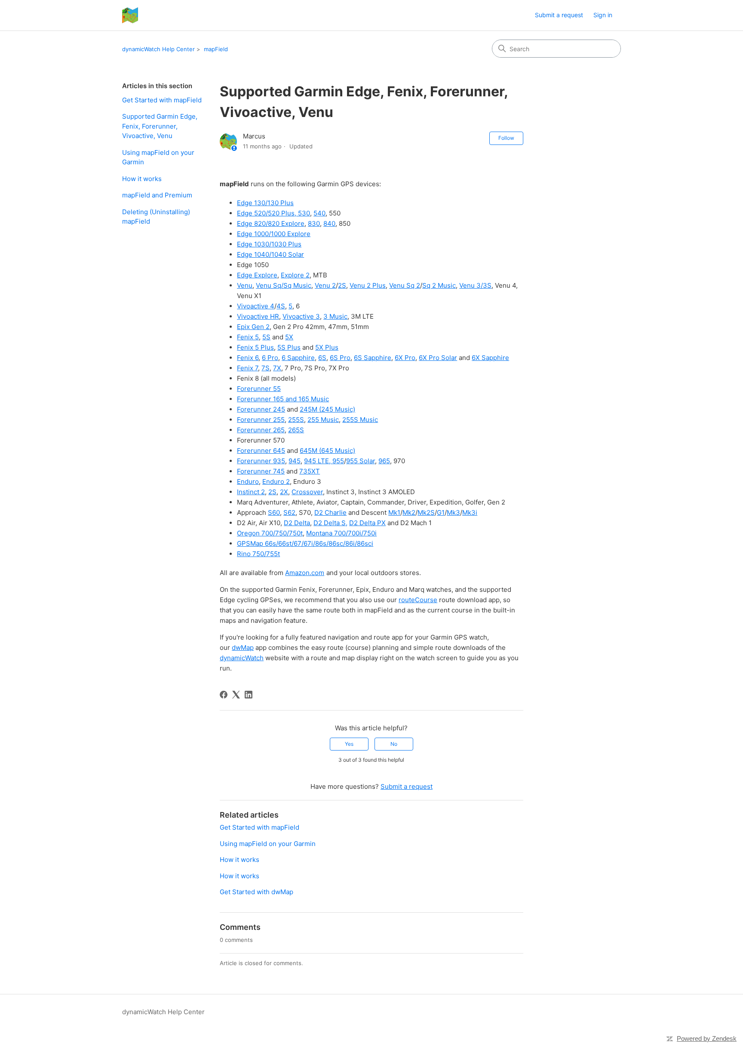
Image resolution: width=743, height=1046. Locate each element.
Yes (349, 744)
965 (384, 461)
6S (322, 358)
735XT (309, 471)
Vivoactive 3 (301, 316)
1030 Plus (286, 244)
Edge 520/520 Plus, (267, 213)
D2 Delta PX (367, 523)
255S (296, 419)
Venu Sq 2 (404, 285)
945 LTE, (318, 461)
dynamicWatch (242, 658)
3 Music (335, 316)
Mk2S (426, 512)
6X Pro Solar (438, 358)
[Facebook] (223, 694)
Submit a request (559, 14)
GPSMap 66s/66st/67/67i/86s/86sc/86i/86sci (305, 543)
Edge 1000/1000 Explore (273, 234)
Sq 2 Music (439, 285)
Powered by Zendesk (707, 1038)
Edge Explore (257, 275)
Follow (506, 138)
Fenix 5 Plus (255, 347)
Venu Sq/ (269, 285)
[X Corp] (236, 694)
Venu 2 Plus (368, 285)
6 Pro (270, 358)
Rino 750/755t (258, 554)
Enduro (248, 481)
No (393, 744)
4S (280, 306)
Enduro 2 (276, 481)
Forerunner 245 (261, 409)
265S (296, 430)
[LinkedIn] (248, 694)
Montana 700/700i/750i (341, 533)
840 (329, 223)
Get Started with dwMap (256, 892)
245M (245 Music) (327, 409)
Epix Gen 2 (253, 327)
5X (289, 337)
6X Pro (405, 358)
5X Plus (326, 347)
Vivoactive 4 (255, 306)
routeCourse (418, 600)
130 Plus (280, 203)
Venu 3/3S (475, 285)
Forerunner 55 (259, 389)
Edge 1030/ (254, 244)
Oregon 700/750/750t (270, 533)
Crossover (307, 492)
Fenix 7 (247, 368)
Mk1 (394, 512)
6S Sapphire (372, 358)
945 (295, 461)
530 (304, 213)
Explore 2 (295, 275)
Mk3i (469, 512)
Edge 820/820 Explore (270, 223)
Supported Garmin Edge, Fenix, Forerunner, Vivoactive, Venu (159, 126)
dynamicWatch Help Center (158, 49)
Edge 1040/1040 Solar (270, 254)
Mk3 (453, 512)
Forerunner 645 (261, 450)
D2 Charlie (330, 512)
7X (277, 368)
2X (284, 492)
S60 (274, 512)
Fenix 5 (248, 337)
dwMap (243, 647)
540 (319, 213)
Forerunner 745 (261, 471)
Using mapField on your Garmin (158, 157)
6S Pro (340, 358)
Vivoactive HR (258, 316)
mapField (216, 49)
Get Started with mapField (162, 100)
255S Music (360, 419)
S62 (289, 512)
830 (314, 223)
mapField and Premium (157, 195)
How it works (142, 179)
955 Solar (360, 461)
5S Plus (289, 347)
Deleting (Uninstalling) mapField (156, 217)
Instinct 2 (251, 492)
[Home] (130, 15)
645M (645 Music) (327, 450)
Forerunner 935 (261, 461)
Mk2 (408, 512)
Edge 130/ (252, 203)
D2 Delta (297, 523)
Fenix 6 (247, 358)
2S (342, 285)
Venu (244, 285)
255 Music (323, 419)
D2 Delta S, (330, 523)
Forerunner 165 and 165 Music (283, 399)
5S (266, 337)
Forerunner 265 (261, 430)
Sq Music (297, 285)
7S (265, 368)
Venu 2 (325, 285)
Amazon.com (304, 573)
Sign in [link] (602, 14)
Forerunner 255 (261, 419)
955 (338, 461)
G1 (441, 512)
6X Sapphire (490, 358)
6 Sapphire (298, 358)
